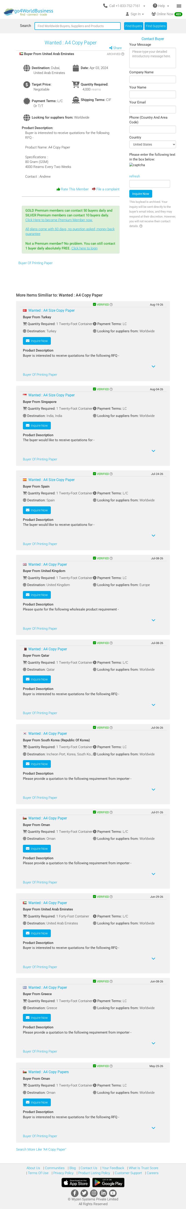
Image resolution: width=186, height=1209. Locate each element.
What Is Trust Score (143, 1168)
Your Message (140, 45)
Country (135, 137)
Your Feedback (112, 1168)
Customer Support (128, 1173)
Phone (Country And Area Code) (148, 119)
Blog (72, 1168)
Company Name (141, 72)
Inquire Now (140, 194)
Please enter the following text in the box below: (152, 157)
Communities (54, 1168)
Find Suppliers (156, 26)
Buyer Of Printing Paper (35, 263)
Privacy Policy (62, 1173)
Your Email (137, 102)
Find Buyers (133, 26)
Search (25, 26)
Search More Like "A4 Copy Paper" (41, 1149)
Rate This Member (74, 189)
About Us (33, 1168)
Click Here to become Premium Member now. (70, 227)
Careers (152, 1173)
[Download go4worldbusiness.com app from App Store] (75, 1182)
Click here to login (84, 248)
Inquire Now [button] (38, 341)
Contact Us (88, 1168)
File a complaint (107, 189)
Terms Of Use (38, 1173)
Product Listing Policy (93, 1173)
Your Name (137, 87)
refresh (134, 176)
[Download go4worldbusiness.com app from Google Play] (108, 1182)
